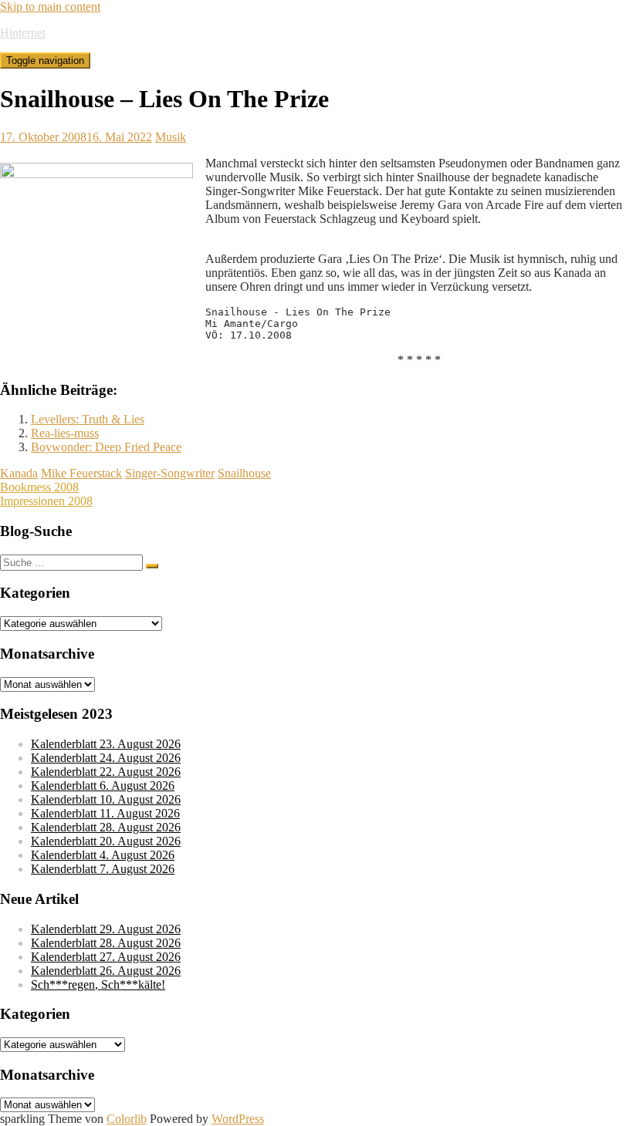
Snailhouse (244, 473)
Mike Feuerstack (81, 473)
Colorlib (127, 1118)
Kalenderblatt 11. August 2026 (105, 813)
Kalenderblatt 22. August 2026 (106, 771)
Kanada (19, 473)
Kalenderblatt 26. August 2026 (106, 970)
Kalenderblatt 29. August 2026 (106, 929)
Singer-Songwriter (170, 473)
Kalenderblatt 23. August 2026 (106, 743)
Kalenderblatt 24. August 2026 (106, 757)
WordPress (238, 1118)
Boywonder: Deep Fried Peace (106, 446)
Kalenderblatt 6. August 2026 (102, 785)
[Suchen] (152, 566)
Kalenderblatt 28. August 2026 (106, 827)
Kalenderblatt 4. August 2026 (102, 854)
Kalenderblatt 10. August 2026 (106, 799)
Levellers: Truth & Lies (87, 419)
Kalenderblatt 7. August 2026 (102, 868)
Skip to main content (50, 6)
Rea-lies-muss (65, 433)
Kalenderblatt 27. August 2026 (106, 956)
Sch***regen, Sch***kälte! (98, 984)
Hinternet (23, 32)
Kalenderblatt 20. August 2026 (106, 841)
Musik (170, 136)
